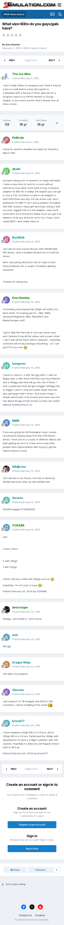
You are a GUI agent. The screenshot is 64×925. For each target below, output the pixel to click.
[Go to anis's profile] (6, 637)
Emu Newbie (13, 44)
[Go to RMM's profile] (6, 422)
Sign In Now (32, 848)
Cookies (40, 915)
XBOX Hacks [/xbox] (35, 48)
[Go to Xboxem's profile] (6, 692)
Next (52, 60)
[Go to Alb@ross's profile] (6, 469)
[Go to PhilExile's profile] (6, 140)
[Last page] (59, 60)
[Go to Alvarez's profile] (6, 500)
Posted (25, 78)
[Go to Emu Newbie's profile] (6, 300)
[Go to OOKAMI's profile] (6, 527)
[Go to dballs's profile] (6, 171)
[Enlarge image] (25, 347)
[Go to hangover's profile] (6, 365)
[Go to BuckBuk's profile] (6, 239)
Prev (12, 60)
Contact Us (25, 915)
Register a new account (32, 824)
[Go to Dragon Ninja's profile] (6, 664)
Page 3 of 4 (31, 60)
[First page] (4, 60)
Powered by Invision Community (32, 919)
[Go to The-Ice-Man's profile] (6, 76)
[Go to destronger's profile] (6, 609)
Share (16, 869)
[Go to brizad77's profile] (6, 723)
